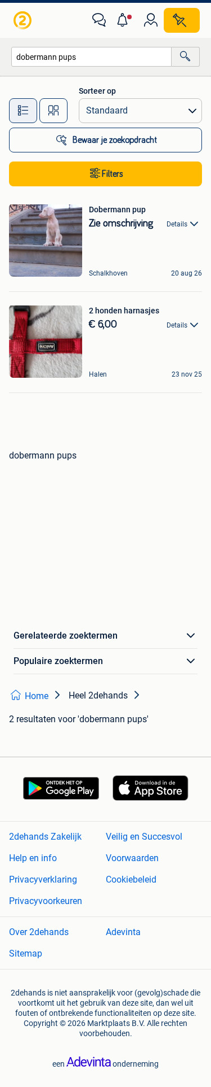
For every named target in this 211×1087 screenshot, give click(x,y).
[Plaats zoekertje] (182, 20)
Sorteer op (97, 90)
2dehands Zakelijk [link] (45, 836)
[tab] (23, 110)
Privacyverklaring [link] (43, 879)
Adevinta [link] (123, 932)
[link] (23, 20)
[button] (125, 20)
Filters (112, 173)
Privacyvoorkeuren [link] (45, 901)
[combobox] (91, 57)
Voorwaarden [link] (132, 858)
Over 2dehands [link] (39, 932)
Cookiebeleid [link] (131, 879)
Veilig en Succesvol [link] (144, 836)
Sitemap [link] (25, 953)
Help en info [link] (33, 858)
